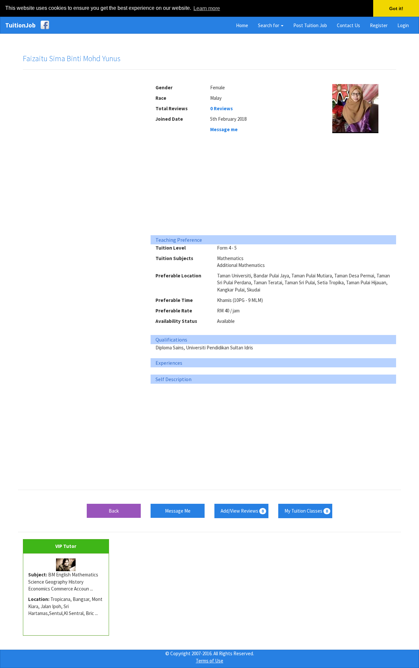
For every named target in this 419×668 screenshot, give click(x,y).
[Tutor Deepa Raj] (66, 564)
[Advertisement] (82, 175)
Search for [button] (269, 25)
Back (114, 511)
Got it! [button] (396, 8)
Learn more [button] (206, 8)
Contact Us (348, 25)
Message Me (178, 511)
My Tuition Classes (306, 511)
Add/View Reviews (242, 511)
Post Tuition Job (310, 25)
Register (379, 25)
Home (242, 25)
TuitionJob (20, 25)
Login (403, 25)
